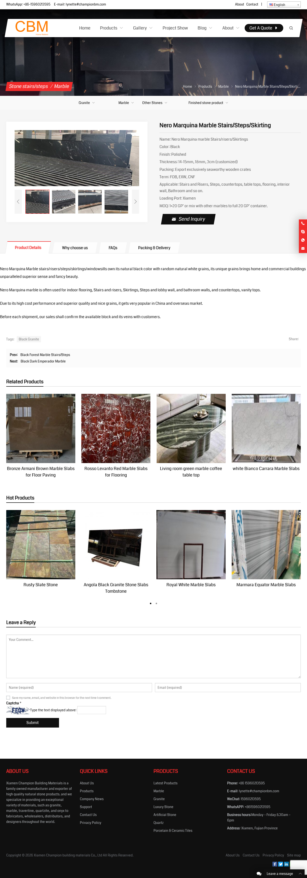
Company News (92, 799)
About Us (87, 783)
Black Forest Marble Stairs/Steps (45, 354)
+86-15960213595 (37, 4)
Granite (84, 102)
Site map (294, 855)
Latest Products (165, 783)
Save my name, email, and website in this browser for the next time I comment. (61, 698)
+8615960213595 (257, 806)
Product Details (28, 247)
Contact (252, 4)
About (239, 4)
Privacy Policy (90, 822)
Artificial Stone (165, 814)
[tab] (28, 247)
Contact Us (88, 814)
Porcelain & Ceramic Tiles (173, 830)
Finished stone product (206, 102)
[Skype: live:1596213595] (303, 232)
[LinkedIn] (286, 865)
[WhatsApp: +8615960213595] (303, 240)
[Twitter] (280, 865)
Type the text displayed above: (53, 710)
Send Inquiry (192, 219)
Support (86, 806)
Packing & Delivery (154, 248)
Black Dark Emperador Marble (43, 361)
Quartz (159, 822)
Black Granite (29, 339)
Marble (123, 102)
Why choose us (75, 248)
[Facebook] (275, 865)
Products (87, 791)
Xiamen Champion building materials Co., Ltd (68, 855)
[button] (151, 602)
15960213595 (251, 799)
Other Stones (152, 102)
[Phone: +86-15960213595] (303, 223)
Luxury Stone (163, 806)
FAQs (113, 248)
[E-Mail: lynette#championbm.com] (303, 249)
